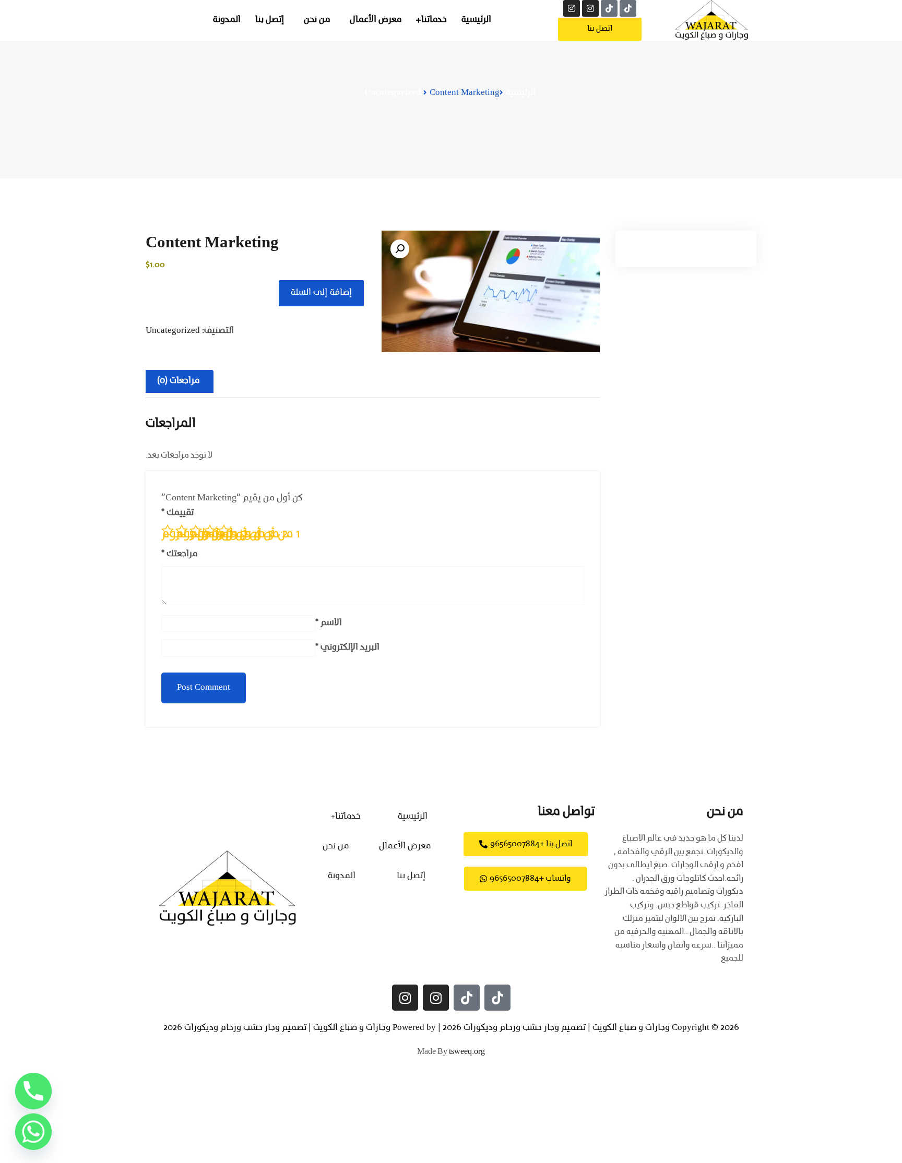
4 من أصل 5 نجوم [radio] (181, 532)
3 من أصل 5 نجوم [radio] (195, 532)
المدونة (227, 20)
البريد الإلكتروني (347, 647)
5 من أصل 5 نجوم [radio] (167, 532)
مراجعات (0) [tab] (178, 381)
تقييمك (177, 513)
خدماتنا (434, 20)
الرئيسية (476, 20)
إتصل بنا (269, 20)
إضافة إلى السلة (321, 293)
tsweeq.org (467, 1052)
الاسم (328, 623)
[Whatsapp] (33, 1131)
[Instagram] (590, 8)
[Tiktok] (628, 8)
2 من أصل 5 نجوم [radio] (210, 532)
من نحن (317, 20)
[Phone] (33, 1091)
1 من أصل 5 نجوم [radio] (224, 532)
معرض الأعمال (375, 20)
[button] (399, 248)
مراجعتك (179, 554)
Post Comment (203, 688)
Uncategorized (392, 93)
